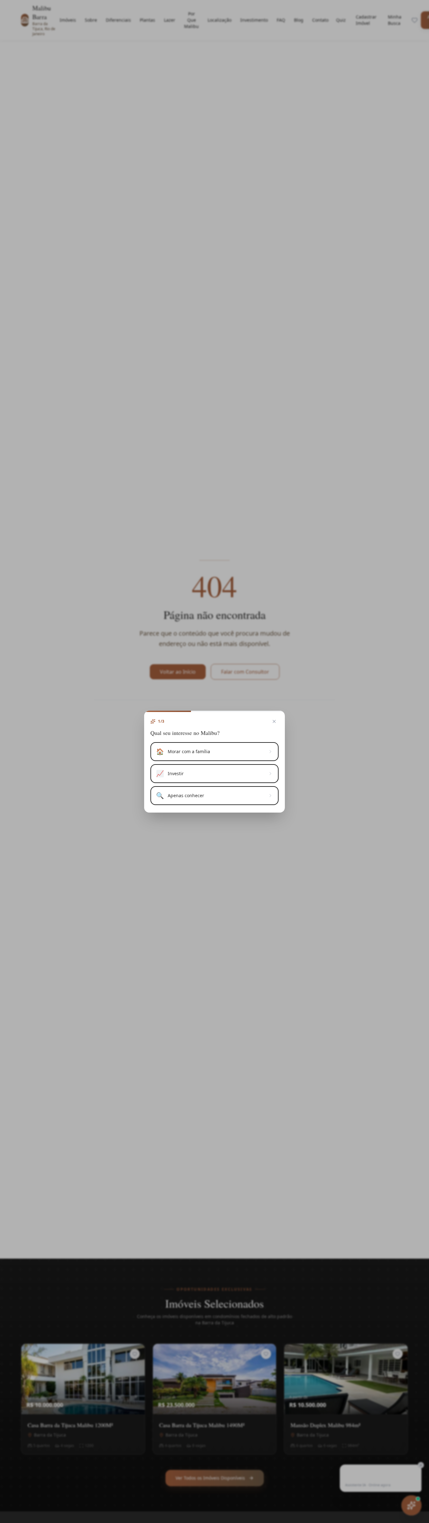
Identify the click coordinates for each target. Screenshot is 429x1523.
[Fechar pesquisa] (274, 721)
